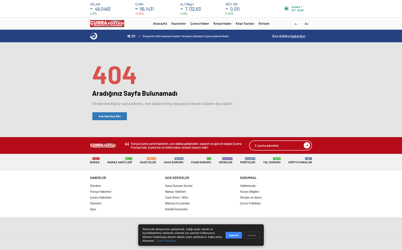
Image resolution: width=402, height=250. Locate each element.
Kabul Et (234, 235)
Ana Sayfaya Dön (110, 116)
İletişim (264, 23)
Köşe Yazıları (245, 23)
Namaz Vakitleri (119, 160)
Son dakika (288, 36)
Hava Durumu (173, 160)
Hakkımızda (247, 186)
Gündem (95, 186)
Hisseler (225, 160)
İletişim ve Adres (251, 197)
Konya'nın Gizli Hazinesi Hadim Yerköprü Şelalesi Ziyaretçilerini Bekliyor (187, 36)
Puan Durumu (201, 160)
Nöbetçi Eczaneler (177, 203)
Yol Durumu (272, 160)
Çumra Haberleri (100, 197)
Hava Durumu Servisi (178, 186)
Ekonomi (95, 203)
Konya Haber (222, 23)
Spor (93, 209)
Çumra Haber (199, 23)
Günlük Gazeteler (176, 209)
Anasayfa (160, 23)
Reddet (252, 235)
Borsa (94, 160)
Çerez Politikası (250, 203)
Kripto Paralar (300, 160)
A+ (307, 24)
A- (296, 23)
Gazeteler (178, 23)
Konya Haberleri (100, 191)
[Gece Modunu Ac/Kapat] (288, 25)
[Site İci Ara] (281, 25)
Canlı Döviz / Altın (176, 197)
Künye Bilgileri (249, 191)
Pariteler (247, 160)
